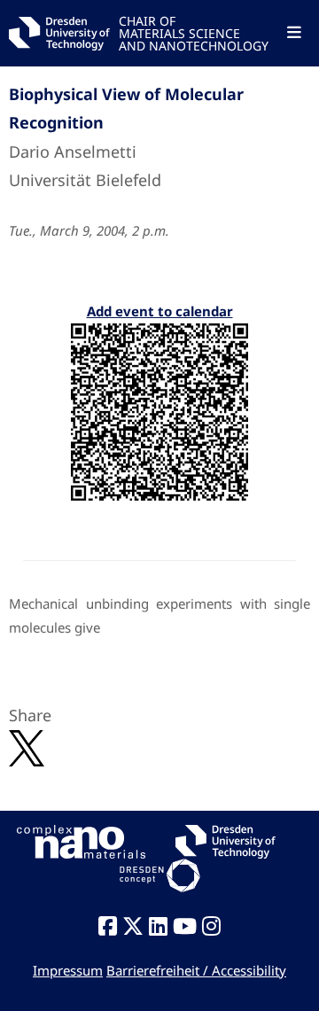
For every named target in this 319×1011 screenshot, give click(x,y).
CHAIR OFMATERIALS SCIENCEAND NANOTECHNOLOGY (193, 32)
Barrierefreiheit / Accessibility (196, 970)
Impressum (68, 970)
